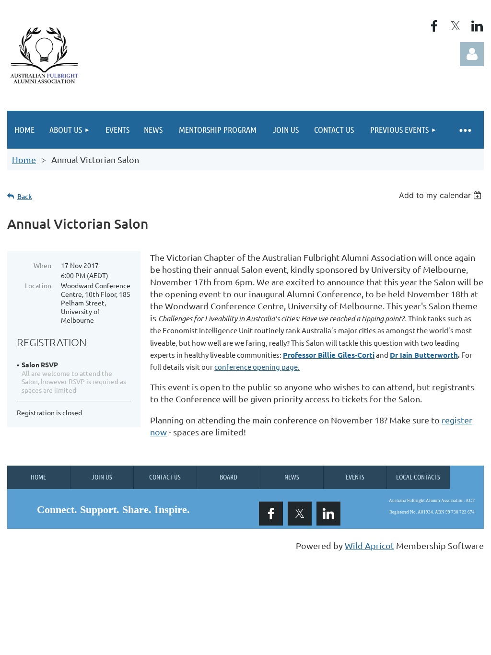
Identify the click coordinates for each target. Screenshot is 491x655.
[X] (455, 26)
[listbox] (441, 195)
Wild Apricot (369, 545)
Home (24, 159)
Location (38, 285)
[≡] (464, 130)
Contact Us (165, 476)
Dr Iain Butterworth (424, 355)
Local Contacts (418, 476)
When (42, 265)
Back (24, 196)
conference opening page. (257, 366)
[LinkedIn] (477, 26)
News (291, 476)
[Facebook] (434, 26)
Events (355, 476)
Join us (102, 476)
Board (228, 476)
